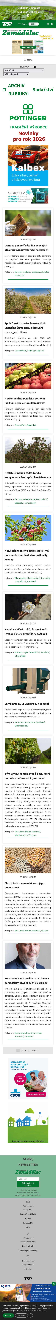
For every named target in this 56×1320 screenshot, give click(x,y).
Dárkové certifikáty (28, 1214)
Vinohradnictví (21, 725)
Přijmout (8, 1315)
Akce (28, 1227)
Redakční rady (28, 1246)
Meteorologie (29, 499)
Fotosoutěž (28, 1223)
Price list (28, 1269)
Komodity (45, 578)
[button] (28, 1184)
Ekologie (27, 271)
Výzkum (33, 835)
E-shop (28, 1218)
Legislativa (20, 1033)
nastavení (42, 1310)
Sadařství (36, 271)
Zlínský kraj (20, 655)
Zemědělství (30, 502)
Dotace (18, 271)
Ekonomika (20, 578)
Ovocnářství (20, 350)
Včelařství (19, 275)
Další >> (35, 1050)
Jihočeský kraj (33, 578)
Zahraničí (28, 1036)
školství (45, 271)
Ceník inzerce (28, 1264)
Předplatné (28, 1209)
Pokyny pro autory (28, 1241)
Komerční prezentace (25, 722)
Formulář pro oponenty (28, 1250)
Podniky (30, 350)
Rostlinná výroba (23, 831)
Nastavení (21, 1315)
